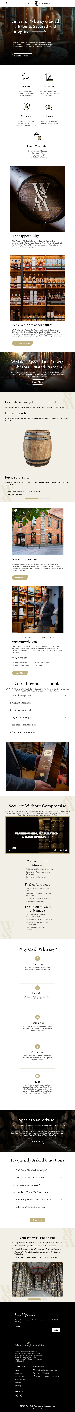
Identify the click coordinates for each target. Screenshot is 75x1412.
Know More (37, 382)
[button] (31, 498)
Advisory (18, 1386)
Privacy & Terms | (34, 1409)
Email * (17, 1327)
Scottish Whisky (20, 1379)
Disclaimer (44, 1409)
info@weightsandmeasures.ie (46, 1370)
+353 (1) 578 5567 (42, 1373)
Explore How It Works (22, 343)
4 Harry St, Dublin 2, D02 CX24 (47, 1376)
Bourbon (18, 1382)
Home (17, 1370)
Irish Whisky (19, 1376)
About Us (18, 1373)
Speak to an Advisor (22, 56)
